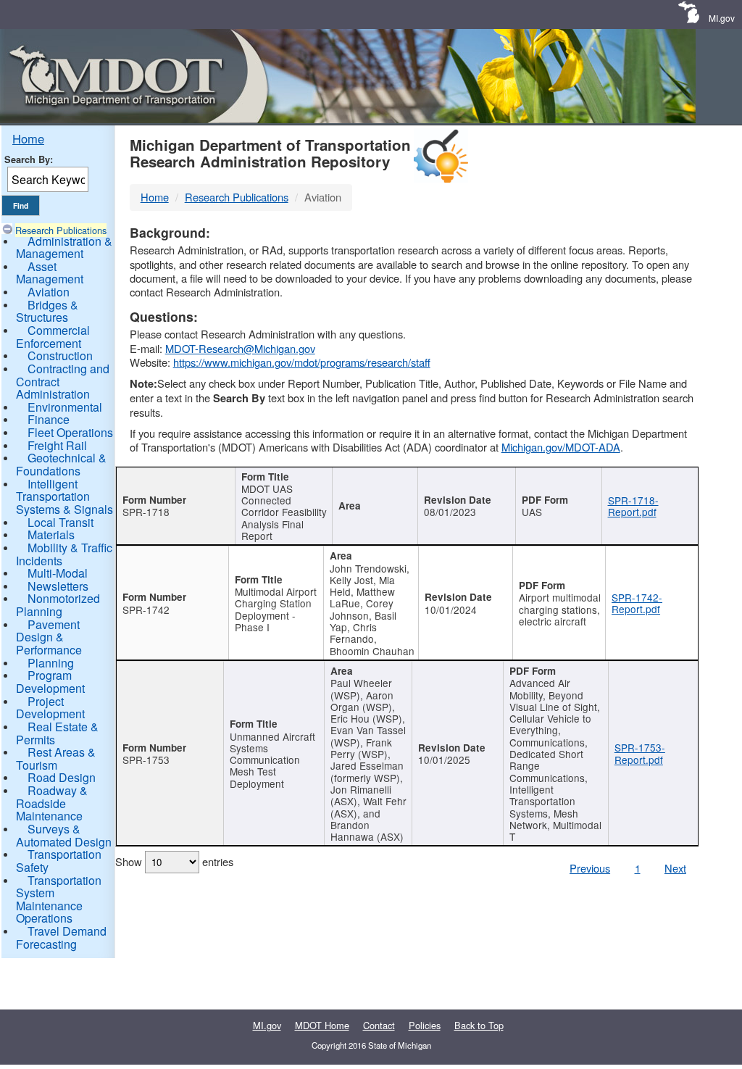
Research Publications (61, 230)
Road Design (62, 777)
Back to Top (479, 1025)
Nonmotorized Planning (58, 605)
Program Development (50, 681)
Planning (51, 662)
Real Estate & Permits (57, 733)
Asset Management (49, 273)
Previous (590, 867)
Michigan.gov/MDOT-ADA (560, 446)
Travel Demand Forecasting (61, 937)
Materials (51, 534)
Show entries (174, 861)
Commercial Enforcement (53, 337)
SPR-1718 (146, 511)
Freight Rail (57, 445)
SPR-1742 (146, 609)
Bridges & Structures (47, 311)
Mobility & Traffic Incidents (64, 554)
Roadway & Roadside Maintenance (52, 803)
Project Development (50, 708)
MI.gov (722, 18)
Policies (425, 1025)
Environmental (65, 407)
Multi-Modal (58, 573)
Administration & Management (64, 247)
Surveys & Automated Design (64, 835)
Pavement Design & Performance (49, 637)
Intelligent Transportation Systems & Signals (64, 496)
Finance (49, 419)
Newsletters (58, 586)
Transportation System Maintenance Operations (58, 899)
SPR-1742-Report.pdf (637, 603)
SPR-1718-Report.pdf (633, 506)
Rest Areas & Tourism (56, 758)
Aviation (49, 291)
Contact (379, 1025)
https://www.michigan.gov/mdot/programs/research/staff (301, 362)
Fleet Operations (70, 432)
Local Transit (60, 522)
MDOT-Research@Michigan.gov (240, 348)
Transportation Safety (58, 860)
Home (28, 138)
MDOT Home (322, 1025)
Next (675, 867)
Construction (60, 355)
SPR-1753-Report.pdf (639, 753)
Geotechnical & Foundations (61, 464)
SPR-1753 (146, 759)
